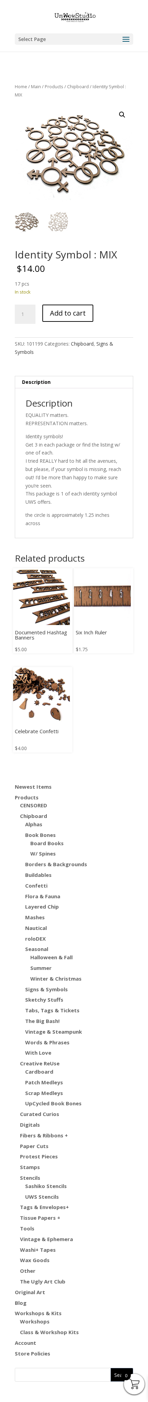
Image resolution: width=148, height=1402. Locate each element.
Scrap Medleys (44, 1092)
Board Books (47, 843)
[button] (122, 115)
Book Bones (40, 834)
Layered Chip (42, 906)
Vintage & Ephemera (46, 1239)
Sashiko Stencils (46, 1186)
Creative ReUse (40, 1063)
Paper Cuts (34, 1146)
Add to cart (68, 313)
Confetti (36, 885)
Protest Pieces (39, 1156)
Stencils (30, 1177)
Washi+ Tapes (38, 1249)
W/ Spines (43, 853)
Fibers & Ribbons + (44, 1135)
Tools (27, 1228)
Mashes (35, 917)
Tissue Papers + (40, 1217)
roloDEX (35, 938)
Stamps (30, 1167)
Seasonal (36, 948)
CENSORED (33, 805)
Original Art (30, 1292)
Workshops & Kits (38, 1313)
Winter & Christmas (56, 978)
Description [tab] (36, 382)
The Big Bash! (42, 1020)
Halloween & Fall (51, 957)
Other (27, 1270)
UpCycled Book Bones (53, 1103)
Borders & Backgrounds (56, 864)
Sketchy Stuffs (44, 999)
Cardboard (39, 1071)
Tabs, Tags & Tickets (52, 1010)
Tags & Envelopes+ (44, 1207)
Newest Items (33, 786)
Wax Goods (35, 1260)
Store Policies (32, 1353)
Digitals (30, 1124)
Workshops (35, 1321)
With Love (38, 1052)
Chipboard (78, 86)
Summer (41, 967)
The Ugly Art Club (42, 1281)
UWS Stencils (42, 1196)
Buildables (38, 874)
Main (36, 86)
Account (25, 1342)
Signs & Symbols (46, 989)
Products (54, 86)
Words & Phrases (47, 1042)
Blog (21, 1302)
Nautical (36, 927)
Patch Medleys (44, 1082)
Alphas (33, 824)
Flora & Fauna (42, 896)
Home (21, 86)
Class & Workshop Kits (49, 1332)
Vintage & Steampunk (53, 1031)
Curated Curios (39, 1114)
